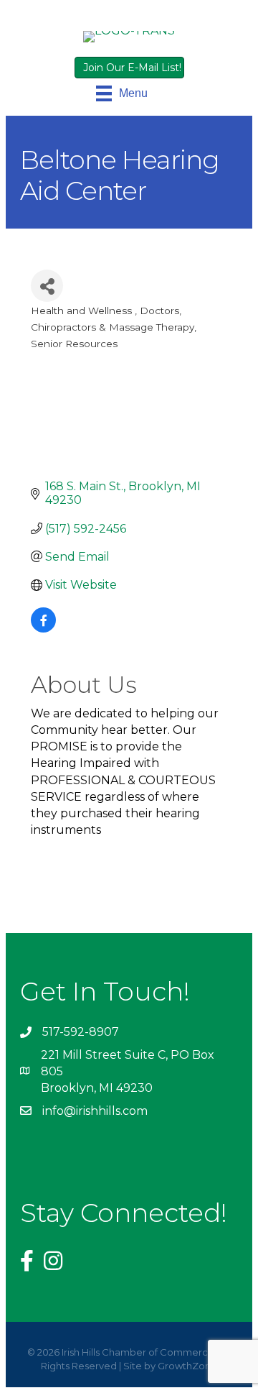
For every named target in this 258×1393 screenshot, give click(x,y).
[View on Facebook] (43, 628)
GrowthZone (187, 1365)
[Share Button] (47, 286)
